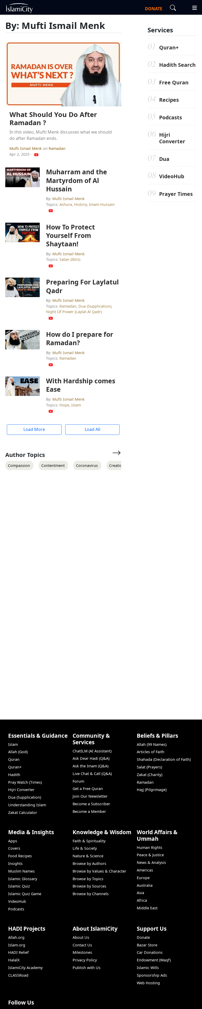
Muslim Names (21, 871)
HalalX (13, 959)
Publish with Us (86, 967)
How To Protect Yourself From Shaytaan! (70, 235)
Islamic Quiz (19, 886)
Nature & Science (88, 855)
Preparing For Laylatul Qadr (82, 286)
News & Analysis (151, 862)
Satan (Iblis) (69, 259)
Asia (140, 892)
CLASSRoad (18, 975)
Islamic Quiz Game (24, 893)
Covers (14, 848)
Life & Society (85, 848)
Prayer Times (176, 193)
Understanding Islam (27, 804)
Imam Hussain (102, 204)
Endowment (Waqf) (154, 959)
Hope (64, 404)
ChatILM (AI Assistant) (92, 750)
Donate (143, 937)
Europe (143, 877)
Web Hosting (148, 982)
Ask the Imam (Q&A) (90, 765)
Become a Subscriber (91, 803)
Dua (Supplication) (94, 306)
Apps (12, 840)
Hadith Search (177, 64)
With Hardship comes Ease (80, 385)
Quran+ (169, 47)
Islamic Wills (148, 967)
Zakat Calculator (22, 812)
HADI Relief (18, 952)
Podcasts (170, 117)
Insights (15, 863)
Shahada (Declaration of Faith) (164, 759)
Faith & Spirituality (89, 840)
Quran (13, 759)
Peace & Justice (150, 854)
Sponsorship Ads (152, 975)
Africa (142, 900)
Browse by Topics (88, 878)
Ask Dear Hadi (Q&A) (91, 758)
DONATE (153, 9)
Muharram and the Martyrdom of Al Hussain (76, 180)
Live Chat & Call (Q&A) (92, 773)
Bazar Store (147, 944)
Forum (78, 781)
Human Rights (149, 847)
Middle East (147, 907)
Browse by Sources (89, 886)
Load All (92, 429)
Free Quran (174, 82)
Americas (145, 870)
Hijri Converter (172, 138)
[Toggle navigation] (192, 7)
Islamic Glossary (22, 878)
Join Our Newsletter (90, 796)
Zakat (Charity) (149, 774)
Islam (76, 404)
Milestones (82, 952)
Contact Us (82, 944)
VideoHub (171, 176)
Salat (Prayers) (149, 767)
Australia (145, 885)
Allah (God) (18, 751)
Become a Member (89, 811)
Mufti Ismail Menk (26, 148)
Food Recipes (20, 855)
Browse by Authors (89, 863)
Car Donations (150, 952)
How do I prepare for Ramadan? (79, 338)
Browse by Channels (91, 893)
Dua (164, 158)
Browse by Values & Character (99, 871)
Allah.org (16, 937)
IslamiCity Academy (25, 967)
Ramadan (57, 148)
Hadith (14, 774)
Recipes (169, 99)
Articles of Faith (150, 751)
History (80, 204)
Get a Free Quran (88, 788)
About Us (81, 937)
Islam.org (16, 944)
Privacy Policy (85, 959)
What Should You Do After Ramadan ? (53, 118)
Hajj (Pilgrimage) (151, 789)
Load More (34, 429)
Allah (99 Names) (151, 744)
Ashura (65, 204)
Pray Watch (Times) (25, 782)
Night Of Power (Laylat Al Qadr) (74, 311)
